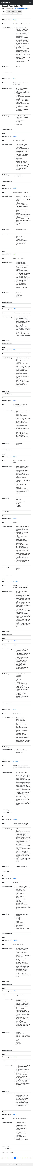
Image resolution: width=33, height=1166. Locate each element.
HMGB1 (15, 136)
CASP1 (15, 641)
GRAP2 (15, 1114)
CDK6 (14, 991)
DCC (14, 709)
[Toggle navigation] (30, 2)
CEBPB (15, 19)
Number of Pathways (16, 11)
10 (27, 1158)
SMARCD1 (15, 581)
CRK (14, 309)
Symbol (8, 11)
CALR (14, 878)
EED (14, 350)
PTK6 (14, 254)
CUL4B (15, 1057)
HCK (14, 78)
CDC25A (15, 940)
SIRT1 (14, 518)
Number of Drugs (6, 13)
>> (30, 1158)
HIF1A (14, 456)
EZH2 (14, 400)
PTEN (14, 188)
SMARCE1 (15, 819)
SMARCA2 (15, 761)
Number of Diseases (16, 13)
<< (2, 1158)
